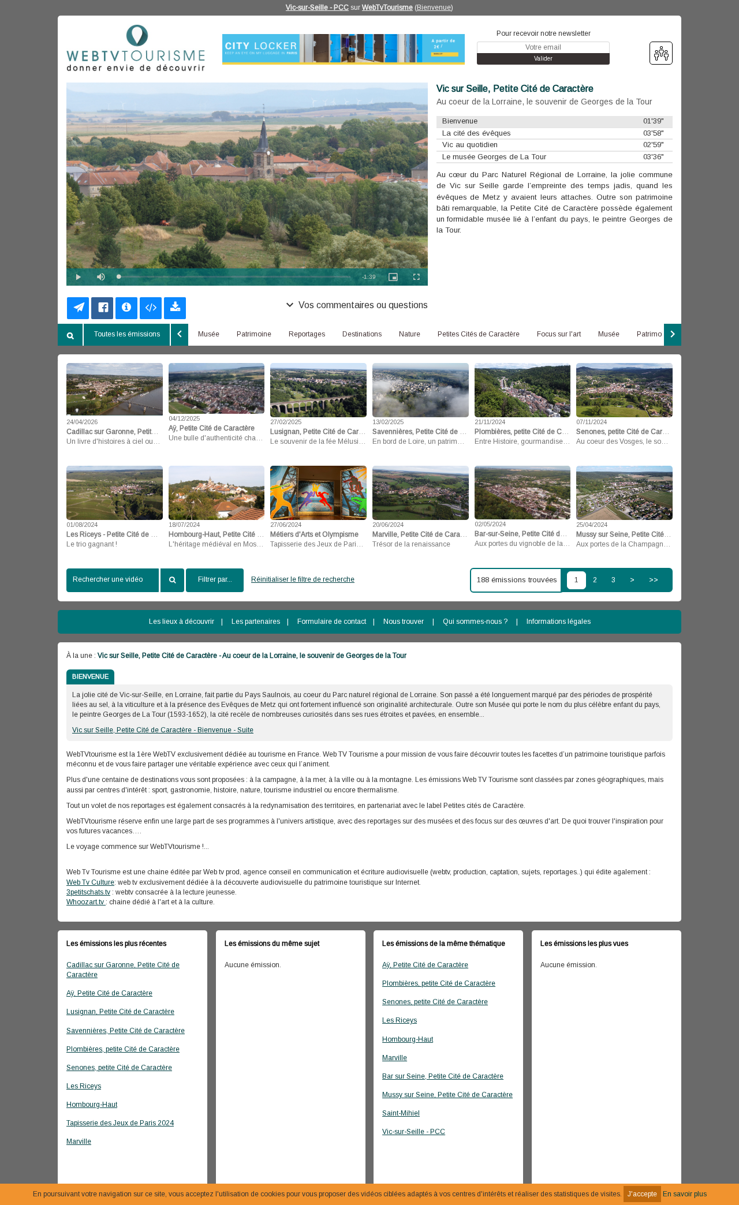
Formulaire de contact (331, 622)
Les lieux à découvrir (181, 622)
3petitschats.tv (88, 892)
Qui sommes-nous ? (475, 622)
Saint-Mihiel (401, 1113)
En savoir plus (685, 1194)
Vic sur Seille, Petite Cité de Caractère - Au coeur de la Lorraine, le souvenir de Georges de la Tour (252, 656)
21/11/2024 (490, 421)
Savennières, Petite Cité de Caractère (125, 1031)
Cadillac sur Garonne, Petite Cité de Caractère (123, 970)
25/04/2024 (591, 524)
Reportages (307, 334)
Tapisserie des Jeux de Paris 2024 (120, 1123)
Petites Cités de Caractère (479, 334)
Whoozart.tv (86, 902)
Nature (409, 334)
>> (653, 580)
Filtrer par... (215, 579)
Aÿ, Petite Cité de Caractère (109, 993)
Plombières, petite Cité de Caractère (123, 1049)
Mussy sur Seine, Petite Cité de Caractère (447, 1095)
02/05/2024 (490, 524)
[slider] (234, 277)
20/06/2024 (388, 524)
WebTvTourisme (387, 7)
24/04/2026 (82, 421)
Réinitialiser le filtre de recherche (302, 579)
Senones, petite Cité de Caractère (119, 1068)
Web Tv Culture (90, 882)
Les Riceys (83, 1086)
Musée (208, 334)
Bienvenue (434, 7)
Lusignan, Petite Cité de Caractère (120, 1012)
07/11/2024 (591, 421)
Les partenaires (256, 622)
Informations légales (559, 622)
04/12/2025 (184, 418)
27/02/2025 (285, 421)
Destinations (362, 334)
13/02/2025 (388, 421)
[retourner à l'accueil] (135, 48)
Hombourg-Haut (91, 1105)
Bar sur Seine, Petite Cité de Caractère (442, 1076)
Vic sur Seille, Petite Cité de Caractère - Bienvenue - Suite (162, 730)
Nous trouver (403, 622)
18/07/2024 (184, 524)
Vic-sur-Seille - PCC (317, 7)
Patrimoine (254, 334)
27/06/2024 (285, 524)
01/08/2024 (82, 524)
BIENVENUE (90, 676)
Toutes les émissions (127, 334)
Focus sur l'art (559, 334)
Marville (78, 1141)
